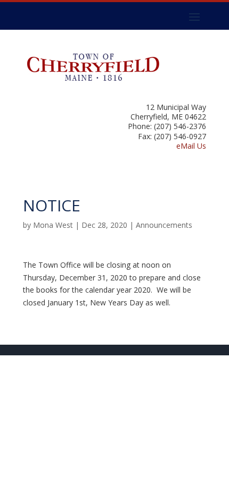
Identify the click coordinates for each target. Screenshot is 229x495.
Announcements (164, 225)
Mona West (53, 225)
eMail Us (191, 146)
